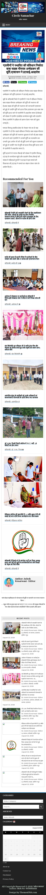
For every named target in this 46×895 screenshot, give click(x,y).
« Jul (4, 862)
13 (23, 845)
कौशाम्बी (13, 78)
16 (40, 845)
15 (34, 845)
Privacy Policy (8, 879)
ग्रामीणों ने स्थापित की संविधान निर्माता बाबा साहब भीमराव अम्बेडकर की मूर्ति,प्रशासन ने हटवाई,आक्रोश (23, 68)
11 (11, 845)
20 (23, 850)
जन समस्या (19, 78)
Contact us (7, 871)
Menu (8, 25)
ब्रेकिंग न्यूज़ (33, 78)
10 (6, 845)
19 (17, 850)
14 (28, 845)
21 (28, 850)
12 (17, 845)
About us (6, 867)
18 (11, 850)
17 (5, 850)
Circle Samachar (23, 15)
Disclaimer (7, 875)
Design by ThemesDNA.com (23, 892)
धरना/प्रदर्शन (25, 78)
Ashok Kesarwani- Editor (18, 76)
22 (34, 850)
